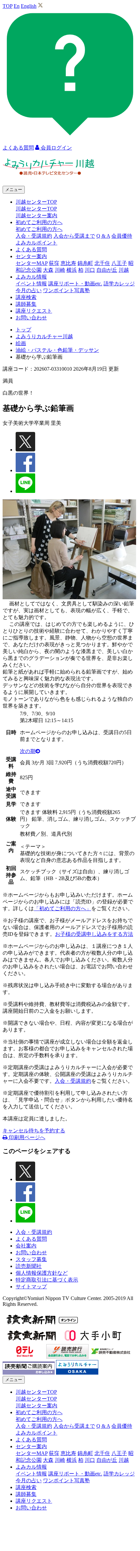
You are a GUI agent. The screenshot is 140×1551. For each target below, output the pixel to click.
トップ (23, 329)
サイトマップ (31, 1286)
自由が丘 (106, 270)
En (17, 6)
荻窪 (54, 263)
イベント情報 (31, 283)
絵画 (21, 343)
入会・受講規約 (34, 236)
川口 (90, 270)
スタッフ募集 (31, 1259)
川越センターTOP (36, 208)
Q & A (103, 236)
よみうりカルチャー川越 (44, 336)
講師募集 (26, 304)
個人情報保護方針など (42, 1273)
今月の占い (29, 290)
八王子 (119, 263)
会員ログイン (55, 147)
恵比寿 (68, 263)
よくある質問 (31, 249)
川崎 (60, 270)
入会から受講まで (74, 236)
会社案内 (26, 1245)
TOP (7, 6)
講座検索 (26, 297)
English (28, 6)
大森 (48, 270)
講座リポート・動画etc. (75, 283)
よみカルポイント (36, 242)
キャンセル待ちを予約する (34, 1130)
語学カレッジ (119, 283)
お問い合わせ (31, 317)
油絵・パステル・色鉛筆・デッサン (57, 350)
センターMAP (32, 263)
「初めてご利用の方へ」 (62, 908)
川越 (124, 270)
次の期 (27, 751)
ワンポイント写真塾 (66, 290)
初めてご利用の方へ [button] (39, 222)
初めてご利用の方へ (39, 229)
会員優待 (121, 236)
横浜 (71, 270)
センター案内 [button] (31, 256)
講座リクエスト (34, 311)
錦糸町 (85, 263)
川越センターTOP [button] (36, 202)
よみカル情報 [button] (31, 277)
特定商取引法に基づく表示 (47, 1280)
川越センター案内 (36, 215)
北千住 (102, 263)
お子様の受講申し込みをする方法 (94, 934)
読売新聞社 (29, 1266)
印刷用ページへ (26, 1137)
